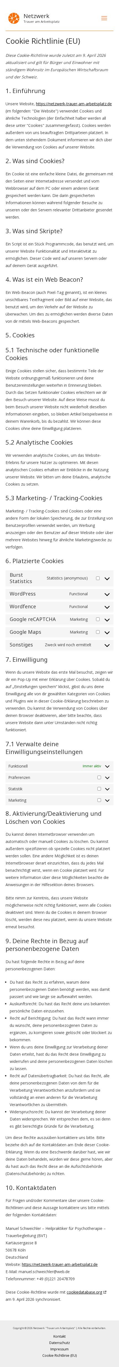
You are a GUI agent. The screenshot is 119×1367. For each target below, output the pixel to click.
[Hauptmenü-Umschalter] (104, 18)
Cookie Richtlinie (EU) (59, 1355)
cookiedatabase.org (84, 1292)
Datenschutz (59, 1342)
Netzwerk (36, 16)
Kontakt (59, 1336)
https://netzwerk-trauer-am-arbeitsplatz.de (74, 103)
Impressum (59, 1349)
